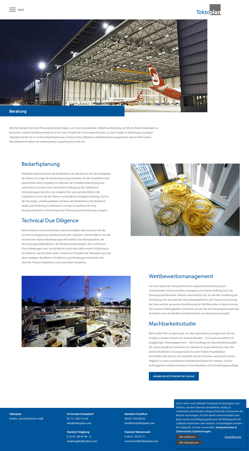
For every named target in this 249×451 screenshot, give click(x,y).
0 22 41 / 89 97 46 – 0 (79, 436)
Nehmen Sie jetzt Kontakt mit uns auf (174, 376)
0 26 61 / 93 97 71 (134, 436)
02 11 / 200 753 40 (77, 418)
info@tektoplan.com (79, 423)
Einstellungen (233, 436)
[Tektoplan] (202, 9)
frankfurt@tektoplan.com (139, 423)
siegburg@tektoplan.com (82, 441)
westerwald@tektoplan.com (141, 441)
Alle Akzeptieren (189, 442)
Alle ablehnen (187, 436)
